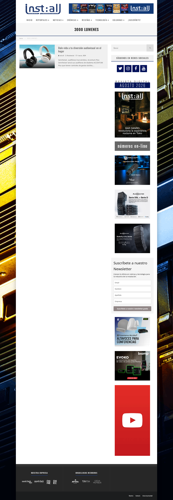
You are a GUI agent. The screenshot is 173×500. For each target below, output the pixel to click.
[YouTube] (143, 68)
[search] (150, 47)
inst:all (61, 55)
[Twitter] (120, 68)
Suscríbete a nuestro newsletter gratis (132, 309)
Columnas (118, 20)
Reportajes (42, 20)
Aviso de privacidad (147, 495)
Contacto (138, 495)
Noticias (57, 20)
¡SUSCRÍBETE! (134, 20)
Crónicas (71, 20)
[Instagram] (128, 68)
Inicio (29, 20)
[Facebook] (135, 68)
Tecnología (101, 20)
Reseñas (86, 20)
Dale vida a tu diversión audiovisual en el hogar (79, 49)
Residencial (70, 55)
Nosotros (131, 495)
